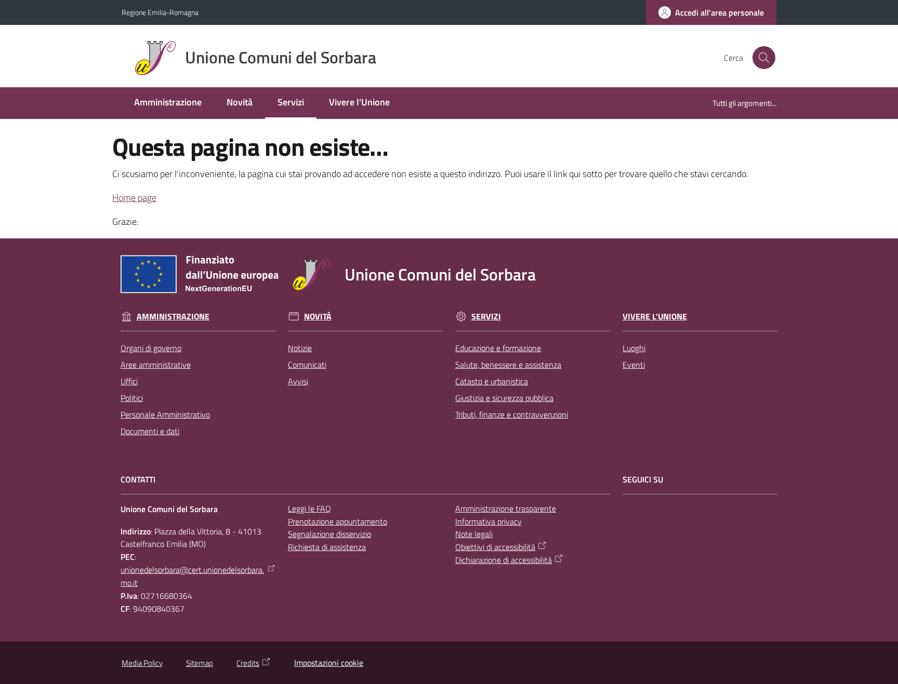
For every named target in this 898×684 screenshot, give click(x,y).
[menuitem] (168, 103)
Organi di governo (151, 348)
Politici (132, 398)
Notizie (300, 348)
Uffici (129, 381)
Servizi (486, 317)
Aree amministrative (156, 364)
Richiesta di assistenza (327, 547)
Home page (134, 198)
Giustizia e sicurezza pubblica (504, 398)
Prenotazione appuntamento (337, 521)
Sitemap (199, 663)
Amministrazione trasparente (505, 508)
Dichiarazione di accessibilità (503, 560)
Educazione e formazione (498, 348)
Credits (247, 663)
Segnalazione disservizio (329, 534)
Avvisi (298, 381)
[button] (763, 57)
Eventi (634, 364)
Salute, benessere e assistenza (508, 364)
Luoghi (634, 348)
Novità (318, 317)
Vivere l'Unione (655, 317)
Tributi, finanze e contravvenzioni (511, 414)
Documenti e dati (150, 431)
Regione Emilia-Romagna (160, 12)
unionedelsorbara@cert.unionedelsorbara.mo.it (192, 576)
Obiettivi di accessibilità (495, 547)
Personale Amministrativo (165, 414)
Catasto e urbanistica (491, 381)
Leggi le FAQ (309, 508)
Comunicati (307, 364)
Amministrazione (173, 317)
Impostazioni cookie (328, 662)
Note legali (474, 534)
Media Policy (142, 663)
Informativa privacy (488, 521)
